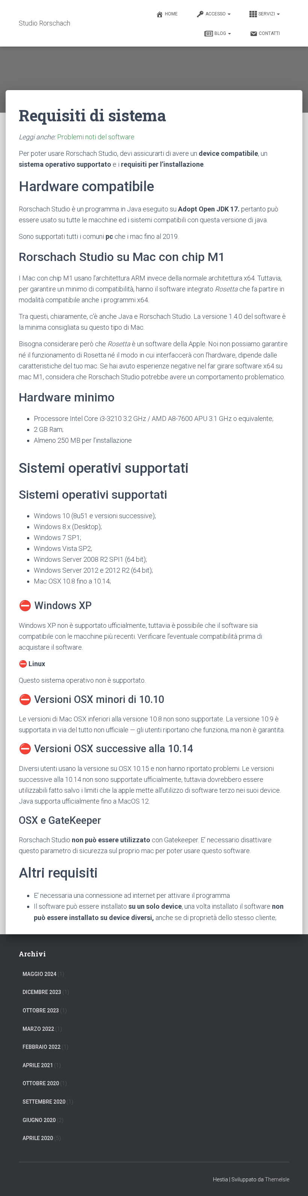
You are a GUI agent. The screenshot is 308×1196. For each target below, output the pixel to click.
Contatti (269, 33)
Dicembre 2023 (42, 992)
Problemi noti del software (95, 137)
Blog (220, 33)
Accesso (216, 14)
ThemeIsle (277, 1179)
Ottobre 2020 (41, 1083)
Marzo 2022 (38, 1029)
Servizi (267, 14)
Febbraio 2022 (41, 1047)
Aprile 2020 (38, 1138)
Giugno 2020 (39, 1120)
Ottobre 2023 (41, 1010)
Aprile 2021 (38, 1065)
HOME (171, 14)
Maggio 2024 (39, 974)
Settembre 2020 (44, 1102)
